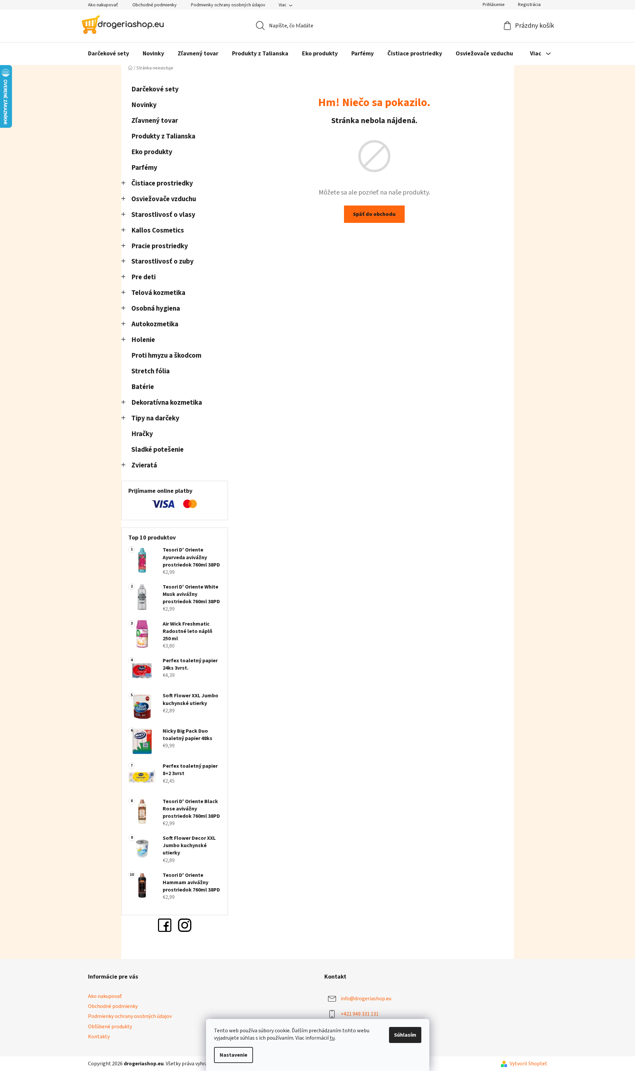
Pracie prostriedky (159, 246)
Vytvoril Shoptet (528, 1063)
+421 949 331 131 (360, 1014)
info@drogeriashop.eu (366, 998)
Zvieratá (144, 465)
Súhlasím (405, 1035)
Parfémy (144, 167)
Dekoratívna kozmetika (166, 402)
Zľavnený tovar (154, 120)
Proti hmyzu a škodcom (166, 355)
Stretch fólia (150, 371)
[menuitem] (108, 53)
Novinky (144, 105)
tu (332, 1038)
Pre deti (143, 277)
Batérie (142, 387)
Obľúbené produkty (110, 1026)
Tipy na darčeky (155, 418)
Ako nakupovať (103, 5)
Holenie (143, 340)
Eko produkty (151, 152)
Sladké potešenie (157, 449)
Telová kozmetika (158, 293)
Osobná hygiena (155, 308)
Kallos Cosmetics (157, 230)
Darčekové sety (155, 89)
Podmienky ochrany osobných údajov (228, 5)
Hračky (142, 434)
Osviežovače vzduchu (163, 199)
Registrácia (529, 4)
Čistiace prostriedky (162, 183)
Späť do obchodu (374, 214)
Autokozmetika (154, 324)
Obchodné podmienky (154, 5)
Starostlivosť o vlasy (163, 215)
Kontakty (99, 1036)
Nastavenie (233, 1055)
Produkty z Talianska (163, 136)
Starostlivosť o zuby (162, 261)
